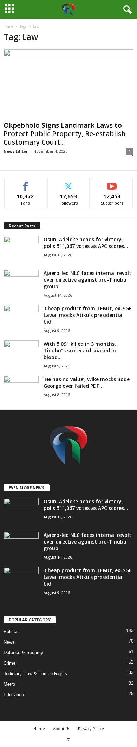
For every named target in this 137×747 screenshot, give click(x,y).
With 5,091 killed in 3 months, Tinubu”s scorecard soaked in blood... (80, 350)
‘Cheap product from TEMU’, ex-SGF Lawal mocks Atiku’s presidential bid (87, 315)
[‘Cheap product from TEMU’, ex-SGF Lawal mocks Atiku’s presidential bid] (21, 318)
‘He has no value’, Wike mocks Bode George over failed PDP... (87, 382)
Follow (68, 183)
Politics (11, 631)
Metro (9, 684)
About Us (61, 728)
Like (25, 183)
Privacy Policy (91, 728)
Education (14, 694)
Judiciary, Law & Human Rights (35, 673)
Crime (9, 663)
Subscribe (112, 183)
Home (8, 26)
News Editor (16, 151)
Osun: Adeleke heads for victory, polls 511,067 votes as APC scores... (86, 242)
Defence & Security (23, 652)
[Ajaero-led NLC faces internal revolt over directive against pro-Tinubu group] (21, 283)
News (9, 642)
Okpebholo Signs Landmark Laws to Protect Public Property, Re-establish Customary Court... (64, 134)
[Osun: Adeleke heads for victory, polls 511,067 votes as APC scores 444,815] (21, 249)
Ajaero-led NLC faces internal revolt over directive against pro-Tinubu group (87, 280)
